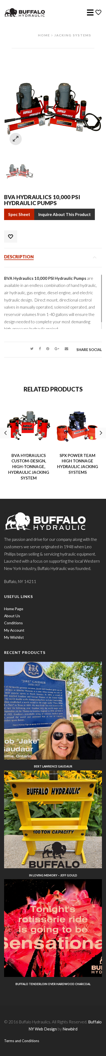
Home (44, 35)
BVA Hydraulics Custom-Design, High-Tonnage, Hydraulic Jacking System (28, 466)
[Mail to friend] (66, 349)
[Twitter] (31, 349)
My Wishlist (14, 637)
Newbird (70, 1028)
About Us (12, 615)
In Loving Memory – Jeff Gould (53, 875)
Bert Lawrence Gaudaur (53, 766)
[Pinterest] (47, 349)
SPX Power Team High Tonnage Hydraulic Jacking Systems (77, 464)
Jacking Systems (72, 35)
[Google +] (57, 349)
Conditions (13, 623)
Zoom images (16, 139)
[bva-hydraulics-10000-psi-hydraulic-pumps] (19, 169)
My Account (14, 630)
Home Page (13, 608)
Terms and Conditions (21, 1041)
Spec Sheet (19, 214)
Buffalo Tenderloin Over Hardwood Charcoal (53, 984)
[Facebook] (39, 349)
